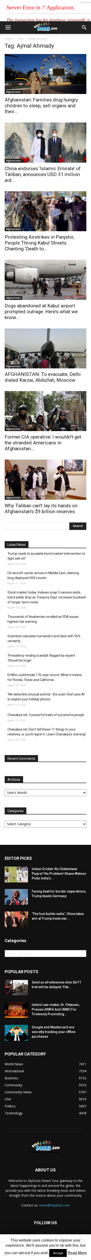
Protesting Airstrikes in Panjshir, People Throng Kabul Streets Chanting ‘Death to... (39, 243)
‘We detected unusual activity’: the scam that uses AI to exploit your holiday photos (45, 696)
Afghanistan (13, 92)
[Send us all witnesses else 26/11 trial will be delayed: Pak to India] (16, 987)
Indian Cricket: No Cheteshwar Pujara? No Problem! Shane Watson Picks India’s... (59, 873)
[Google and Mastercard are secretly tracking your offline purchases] (16, 1033)
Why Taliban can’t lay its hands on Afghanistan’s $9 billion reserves (41, 508)
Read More (77, 1253)
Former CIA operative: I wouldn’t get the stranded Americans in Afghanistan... (43, 442)
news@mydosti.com (54, 1205)
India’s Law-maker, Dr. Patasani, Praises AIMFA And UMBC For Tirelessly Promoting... (56, 1009)
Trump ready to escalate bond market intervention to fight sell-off (46, 556)
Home (9, 39)
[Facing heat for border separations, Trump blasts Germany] (16, 897)
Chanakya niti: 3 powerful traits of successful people (45, 715)
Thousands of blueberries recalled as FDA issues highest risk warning (43, 619)
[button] (84, 27)
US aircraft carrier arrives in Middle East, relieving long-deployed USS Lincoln (43, 575)
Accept (58, 1253)
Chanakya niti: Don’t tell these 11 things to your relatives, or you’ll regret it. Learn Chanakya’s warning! (46, 731)
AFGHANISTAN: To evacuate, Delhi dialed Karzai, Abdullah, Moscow (43, 377)
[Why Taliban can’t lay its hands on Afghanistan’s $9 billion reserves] (45, 480)
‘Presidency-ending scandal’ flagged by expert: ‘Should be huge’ (41, 658)
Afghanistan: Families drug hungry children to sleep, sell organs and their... (41, 105)
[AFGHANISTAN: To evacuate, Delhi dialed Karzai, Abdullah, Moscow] (45, 348)
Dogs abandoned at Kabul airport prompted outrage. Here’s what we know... (41, 311)
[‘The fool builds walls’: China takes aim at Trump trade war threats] (16, 919)
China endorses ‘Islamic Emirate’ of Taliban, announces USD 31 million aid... (43, 174)
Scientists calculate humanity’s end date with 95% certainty (43, 638)
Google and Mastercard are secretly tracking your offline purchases (53, 1031)
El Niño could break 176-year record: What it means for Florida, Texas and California (44, 677)
